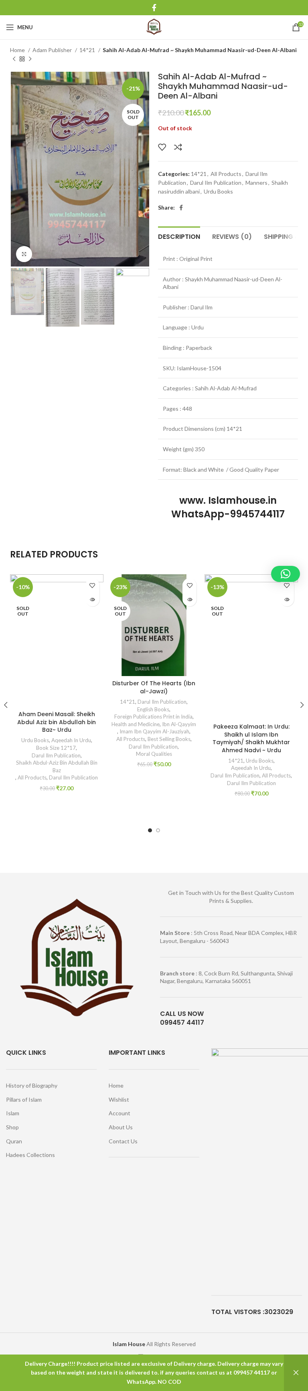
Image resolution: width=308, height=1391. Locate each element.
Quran (14, 1141)
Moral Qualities (154, 754)
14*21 (87, 49)
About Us (121, 1127)
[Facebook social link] (154, 8)
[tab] (179, 235)
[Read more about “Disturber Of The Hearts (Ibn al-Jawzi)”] (189, 599)
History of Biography (31, 1085)
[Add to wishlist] (162, 147)
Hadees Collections (30, 1154)
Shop (12, 1127)
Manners (256, 182)
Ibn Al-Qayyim (179, 724)
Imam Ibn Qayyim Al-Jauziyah (154, 731)
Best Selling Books (169, 739)
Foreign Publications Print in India (153, 716)
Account (119, 1113)
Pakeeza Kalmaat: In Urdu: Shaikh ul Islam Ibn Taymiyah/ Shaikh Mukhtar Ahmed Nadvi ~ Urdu (251, 738)
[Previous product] (14, 59)
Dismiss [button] (296, 1373)
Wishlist (119, 1099)
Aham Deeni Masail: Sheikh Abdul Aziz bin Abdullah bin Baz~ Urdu (56, 722)
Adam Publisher (52, 49)
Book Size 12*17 (56, 748)
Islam (12, 1113)
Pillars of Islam (24, 1099)
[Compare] (178, 147)
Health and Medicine (135, 724)
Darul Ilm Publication (215, 182)
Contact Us (123, 1141)
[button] (285, 574)
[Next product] (30, 59)
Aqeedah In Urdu (71, 740)
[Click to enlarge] (24, 254)
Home (18, 49)
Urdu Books (218, 191)
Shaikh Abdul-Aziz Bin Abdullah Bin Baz (56, 766)
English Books (153, 709)
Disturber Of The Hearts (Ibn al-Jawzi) (153, 687)
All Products (226, 173)
